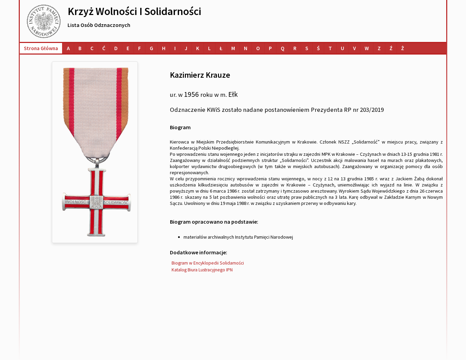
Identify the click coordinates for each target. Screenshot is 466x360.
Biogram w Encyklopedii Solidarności (208, 263)
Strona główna (41, 48)
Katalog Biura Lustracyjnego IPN (202, 270)
